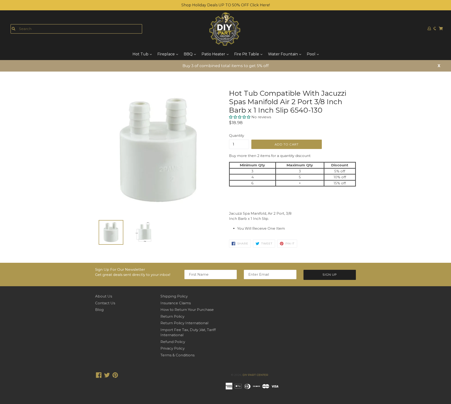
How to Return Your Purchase (187, 309)
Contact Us (105, 303)
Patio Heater (214, 54)
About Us (103, 296)
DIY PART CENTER (255, 375)
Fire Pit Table (247, 54)
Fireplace (166, 54)
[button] (240, 117)
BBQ (189, 54)
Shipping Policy (174, 296)
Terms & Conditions (177, 355)
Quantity (236, 135)
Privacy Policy (172, 348)
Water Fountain (283, 54)
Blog (99, 309)
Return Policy (172, 316)
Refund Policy (172, 341)
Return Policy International (184, 323)
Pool (311, 54)
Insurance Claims (175, 303)
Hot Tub (140, 54)
